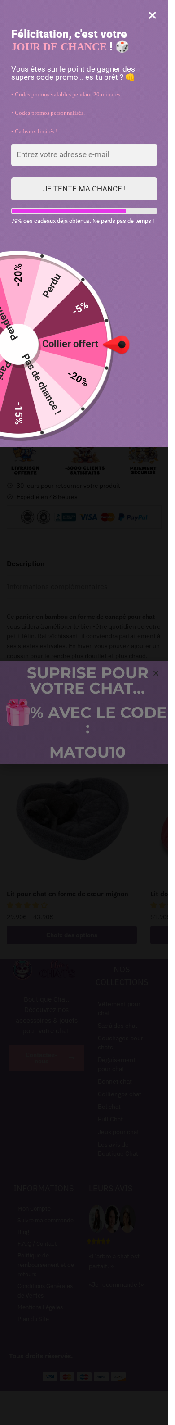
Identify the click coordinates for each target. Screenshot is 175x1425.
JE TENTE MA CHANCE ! (84, 188)
